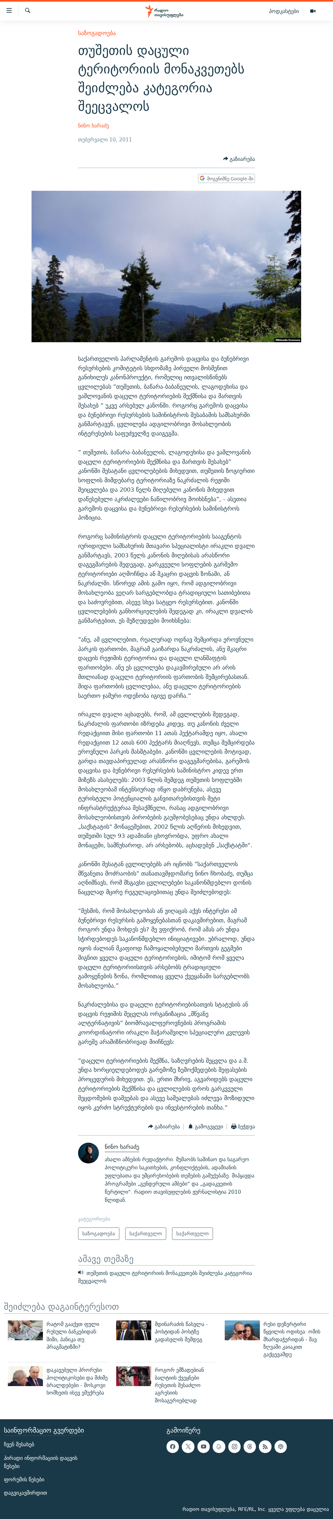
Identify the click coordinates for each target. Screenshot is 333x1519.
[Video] (313, 11)
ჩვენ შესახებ (19, 1444)
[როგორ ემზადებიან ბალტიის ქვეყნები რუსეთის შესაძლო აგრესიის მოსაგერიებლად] (133, 1376)
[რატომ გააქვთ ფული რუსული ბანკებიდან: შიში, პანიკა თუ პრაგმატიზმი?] (25, 1330)
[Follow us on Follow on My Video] (219, 1446)
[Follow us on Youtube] (203, 1446)
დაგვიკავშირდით (25, 1493)
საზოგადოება (97, 33)
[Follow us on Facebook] (172, 1446)
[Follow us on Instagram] (234, 1446)
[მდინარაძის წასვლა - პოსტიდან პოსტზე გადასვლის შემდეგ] (133, 1330)
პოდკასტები (284, 11)
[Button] (239, 159)
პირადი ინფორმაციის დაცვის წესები (40, 1462)
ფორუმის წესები (24, 1479)
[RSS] (265, 1446)
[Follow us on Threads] (250, 1446)
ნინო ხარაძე (93, 125)
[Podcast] (280, 1446)
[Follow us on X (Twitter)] (188, 1446)
